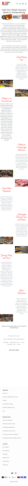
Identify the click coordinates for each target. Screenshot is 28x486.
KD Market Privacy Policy (9, 430)
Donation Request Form (9, 407)
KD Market (16, 481)
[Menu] (25, 3)
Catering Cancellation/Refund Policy (12, 438)
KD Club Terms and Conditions (10, 434)
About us (5, 393)
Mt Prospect (6, 447)
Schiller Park (6, 457)
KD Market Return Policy (9, 423)
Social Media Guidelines (9, 427)
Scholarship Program (8, 404)
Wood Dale (5, 464)
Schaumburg (6, 450)
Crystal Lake (6, 461)
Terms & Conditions (7, 420)
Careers (5, 400)
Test (4, 411)
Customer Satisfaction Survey (10, 396)
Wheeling (5, 454)
